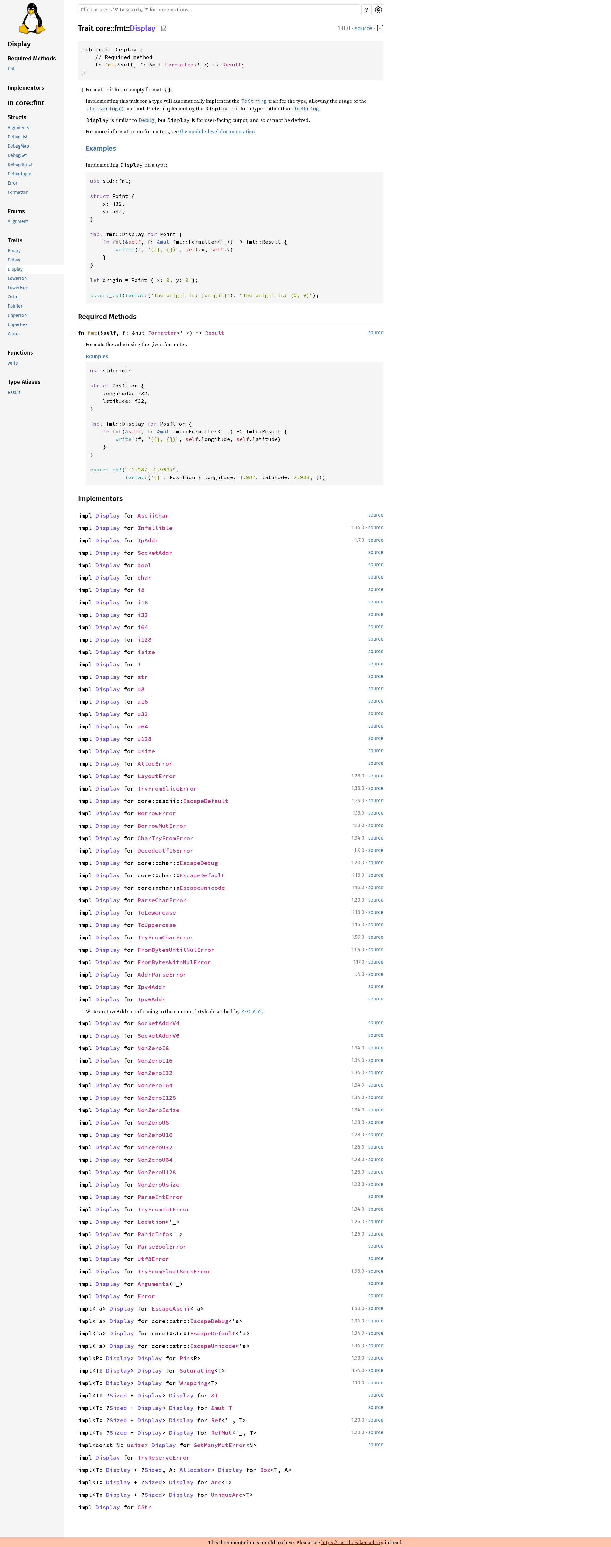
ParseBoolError (161, 1246)
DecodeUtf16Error (165, 850)
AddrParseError (161, 974)
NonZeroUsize (158, 1184)
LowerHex (18, 288)
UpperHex (18, 325)
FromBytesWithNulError (174, 962)
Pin (184, 1358)
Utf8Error (153, 1259)
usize (146, 751)
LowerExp (17, 279)
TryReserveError (163, 1457)
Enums (16, 211)
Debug (14, 260)
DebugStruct (20, 165)
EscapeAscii (170, 1308)
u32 (142, 714)
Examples (101, 148)
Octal (13, 297)
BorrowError (156, 813)
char (144, 577)
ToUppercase (156, 925)
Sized (118, 1395)
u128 (144, 738)
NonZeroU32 (154, 1147)
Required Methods (32, 58)
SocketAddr (154, 552)
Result (14, 392)
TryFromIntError (163, 1209)
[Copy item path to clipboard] (163, 28)
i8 (140, 590)
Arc (216, 1482)
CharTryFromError (165, 838)
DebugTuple (19, 174)
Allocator (195, 1470)
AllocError (154, 763)
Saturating (196, 1370)
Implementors (26, 88)
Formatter (18, 192)
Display (19, 44)
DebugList (18, 137)
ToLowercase (156, 912)
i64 (142, 627)
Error (12, 183)
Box (265, 1470)
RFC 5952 (251, 1011)
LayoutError (156, 776)
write (13, 363)
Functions (20, 353)
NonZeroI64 (154, 1085)
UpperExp (17, 315)
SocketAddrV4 (158, 1023)
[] (380, 28)
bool (144, 565)
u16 (142, 701)
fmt (11, 69)
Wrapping (193, 1383)
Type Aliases (24, 382)
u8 (140, 689)
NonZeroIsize (158, 1110)
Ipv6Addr (151, 999)
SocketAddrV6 (158, 1035)
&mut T (221, 1407)
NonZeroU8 (153, 1122)
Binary (14, 251)
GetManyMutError (219, 1445)
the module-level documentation (217, 131)
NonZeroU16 (154, 1135)
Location (151, 1221)
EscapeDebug (198, 863)
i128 (144, 639)
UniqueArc (226, 1494)
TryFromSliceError (167, 788)
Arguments (18, 128)
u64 (142, 726)
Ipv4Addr (151, 987)
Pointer (15, 306)
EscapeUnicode (202, 887)
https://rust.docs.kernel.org (352, 1542)
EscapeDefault (205, 801)
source (363, 28)
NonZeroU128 (156, 1172)
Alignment (18, 222)
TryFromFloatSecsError (174, 1271)
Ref (216, 1420)
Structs (17, 117)
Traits (15, 240)
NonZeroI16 (154, 1060)
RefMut (221, 1432)
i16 (142, 602)
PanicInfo (153, 1234)
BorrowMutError (161, 825)
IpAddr (147, 540)
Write (13, 334)
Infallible (154, 528)
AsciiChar (153, 515)
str (142, 676)
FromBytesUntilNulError (175, 949)
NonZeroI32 (154, 1073)
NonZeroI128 (156, 1097)
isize (146, 652)
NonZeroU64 (154, 1159)
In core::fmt (26, 103)
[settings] (378, 9)
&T (214, 1395)
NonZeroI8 (153, 1048)
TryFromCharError (165, 937)
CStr (144, 1507)
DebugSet (17, 155)
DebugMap (18, 146)
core (102, 28)
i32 (142, 614)
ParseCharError (161, 900)
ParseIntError (160, 1197)
